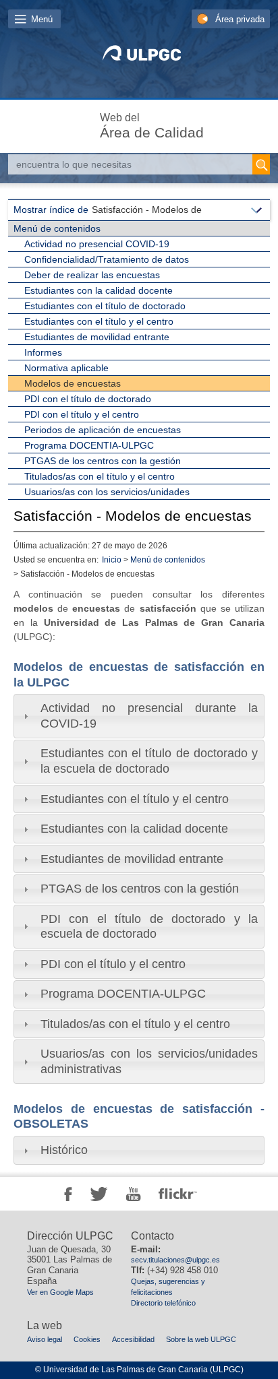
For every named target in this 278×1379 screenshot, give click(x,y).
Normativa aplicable (66, 367)
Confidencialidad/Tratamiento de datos (106, 259)
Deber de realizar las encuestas (92, 274)
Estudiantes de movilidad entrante (96, 336)
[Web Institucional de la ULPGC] (139, 57)
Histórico (64, 1150)
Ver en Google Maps (60, 1292)
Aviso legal (44, 1339)
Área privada (240, 19)
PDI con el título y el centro (81, 414)
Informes (43, 352)
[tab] (139, 716)
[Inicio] (73, 123)
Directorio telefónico (163, 1303)
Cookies (87, 1339)
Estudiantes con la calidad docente (98, 290)
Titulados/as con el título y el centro (99, 476)
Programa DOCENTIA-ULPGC (89, 445)
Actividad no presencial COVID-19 (96, 243)
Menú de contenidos (57, 228)
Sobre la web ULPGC (201, 1339)
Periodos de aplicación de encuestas (102, 429)
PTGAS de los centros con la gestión (102, 460)
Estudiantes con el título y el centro (98, 321)
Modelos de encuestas (72, 383)
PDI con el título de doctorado (87, 398)
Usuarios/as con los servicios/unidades (107, 491)
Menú (42, 19)
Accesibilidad (133, 1339)
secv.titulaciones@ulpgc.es (175, 1260)
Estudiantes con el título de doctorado (105, 305)
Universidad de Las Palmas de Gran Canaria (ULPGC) (143, 1369)
